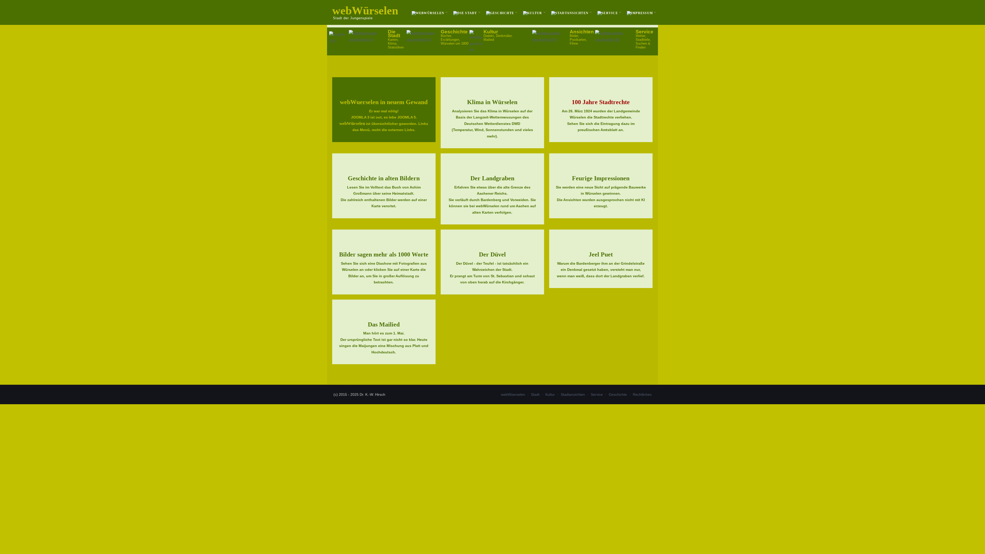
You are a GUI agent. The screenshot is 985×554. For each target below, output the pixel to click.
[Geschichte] (501, 12)
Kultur (550, 394)
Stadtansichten (573, 394)
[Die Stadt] (465, 12)
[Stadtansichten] (570, 12)
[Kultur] (533, 12)
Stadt (535, 394)
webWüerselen (513, 394)
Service (597, 394)
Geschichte (618, 394)
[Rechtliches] (640, 12)
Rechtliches (642, 394)
